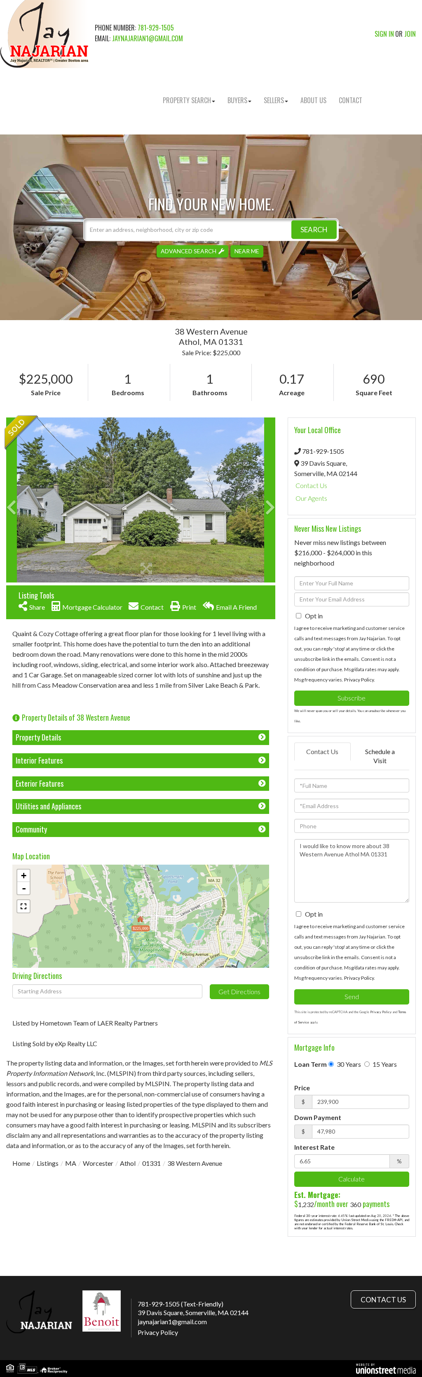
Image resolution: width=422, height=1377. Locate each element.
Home (21, 1163)
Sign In (384, 34)
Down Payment (317, 1117)
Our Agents (311, 498)
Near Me (246, 251)
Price (302, 1088)
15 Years (384, 1064)
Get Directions (239, 991)
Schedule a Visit (380, 756)
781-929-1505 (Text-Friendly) (180, 1304)
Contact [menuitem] (350, 100)
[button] (314, 229)
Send (352, 996)
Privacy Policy (359, 680)
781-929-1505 (156, 28)
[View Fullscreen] (23, 906)
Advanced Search (188, 251)
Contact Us (311, 485)
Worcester (98, 1163)
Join (410, 34)
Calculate (351, 1179)
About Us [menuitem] (313, 100)
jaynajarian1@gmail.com (147, 38)
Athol (128, 1163)
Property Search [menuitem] (187, 100)
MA (70, 1163)
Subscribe (352, 698)
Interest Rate (314, 1147)
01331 (151, 1163)
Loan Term (310, 1064)
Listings (48, 1163)
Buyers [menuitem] (237, 100)
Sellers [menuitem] (274, 100)
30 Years (348, 1064)
